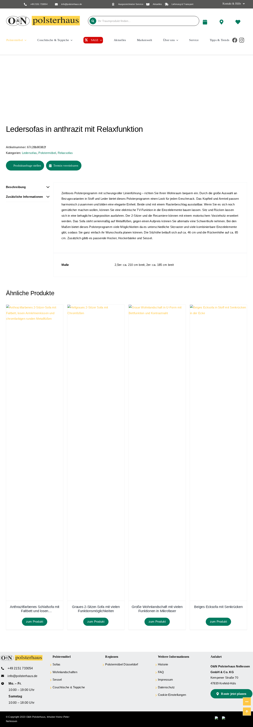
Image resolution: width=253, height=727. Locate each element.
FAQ (161, 672)
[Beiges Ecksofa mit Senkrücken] (218, 307)
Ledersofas (29, 153)
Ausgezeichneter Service (130, 4)
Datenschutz (166, 687)
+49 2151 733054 (38, 4)
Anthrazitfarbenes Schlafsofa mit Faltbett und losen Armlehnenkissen (34, 609)
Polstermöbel (47, 153)
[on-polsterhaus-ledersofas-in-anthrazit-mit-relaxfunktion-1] (55, 90)
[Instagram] (241, 40)
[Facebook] (234, 40)
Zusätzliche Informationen (24, 196)
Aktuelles (157, 4)
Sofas (56, 664)
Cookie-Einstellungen (172, 694)
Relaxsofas (65, 153)
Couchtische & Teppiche (69, 687)
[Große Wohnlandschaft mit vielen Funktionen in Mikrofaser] (157, 307)
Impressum (165, 679)
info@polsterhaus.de (71, 4)
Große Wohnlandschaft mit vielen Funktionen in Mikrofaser (157, 609)
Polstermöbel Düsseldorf (121, 664)
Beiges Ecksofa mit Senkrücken (218, 607)
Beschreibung (16, 187)
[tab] (27, 187)
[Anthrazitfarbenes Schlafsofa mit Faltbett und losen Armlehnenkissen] (34, 307)
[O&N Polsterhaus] (43, 17)
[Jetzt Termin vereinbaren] (209, 21)
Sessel (57, 679)
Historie (163, 664)
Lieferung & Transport (183, 4)
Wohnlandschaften (65, 672)
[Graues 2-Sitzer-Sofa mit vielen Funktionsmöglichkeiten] (95, 307)
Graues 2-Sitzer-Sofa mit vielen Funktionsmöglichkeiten (96, 609)
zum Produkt (34, 621)
